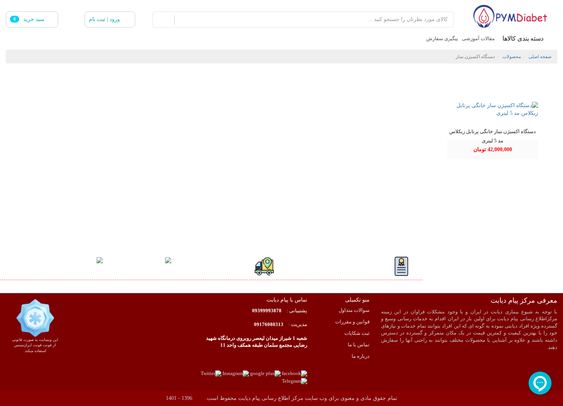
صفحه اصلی (540, 56)
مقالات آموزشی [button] (478, 38)
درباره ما (361, 356)
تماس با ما (359, 344)
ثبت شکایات (357, 333)
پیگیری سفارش (442, 38)
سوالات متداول (354, 310)
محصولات (511, 56)
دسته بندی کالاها (522, 38)
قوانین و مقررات (352, 321)
